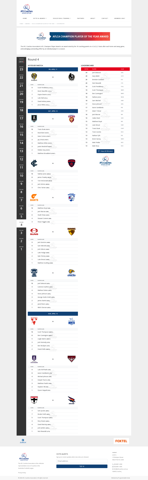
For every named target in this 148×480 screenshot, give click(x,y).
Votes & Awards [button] (39, 18)
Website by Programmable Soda (120, 478)
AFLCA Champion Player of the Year (43, 23)
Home (25, 18)
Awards (27, 23)
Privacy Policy (22, 473)
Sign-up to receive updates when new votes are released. (72, 457)
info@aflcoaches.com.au (121, 469)
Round (21, 68)
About (93, 18)
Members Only (119, 18)
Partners (80, 18)
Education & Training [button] (61, 18)
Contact (105, 18)
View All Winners (106, 151)
